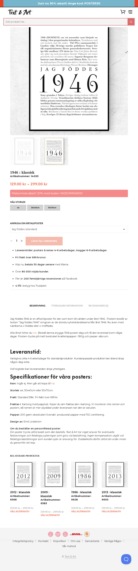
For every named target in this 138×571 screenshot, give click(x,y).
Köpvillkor (59, 541)
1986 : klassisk (81, 492)
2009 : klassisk (46, 494)
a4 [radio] (18, 208)
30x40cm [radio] (35, 208)
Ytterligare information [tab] (67, 306)
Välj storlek (17, 202)
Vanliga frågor (113, 541)
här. (53, 383)
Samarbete (92, 541)
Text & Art (70, 556)
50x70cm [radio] (52, 208)
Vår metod (69, 546)
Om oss (75, 541)
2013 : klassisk (112, 492)
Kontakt (43, 541)
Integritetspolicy (23, 541)
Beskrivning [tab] (37, 306)
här (35, 332)
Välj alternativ (19, 512)
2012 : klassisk (20, 492)
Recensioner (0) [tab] (98, 306)
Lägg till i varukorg (44, 241)
